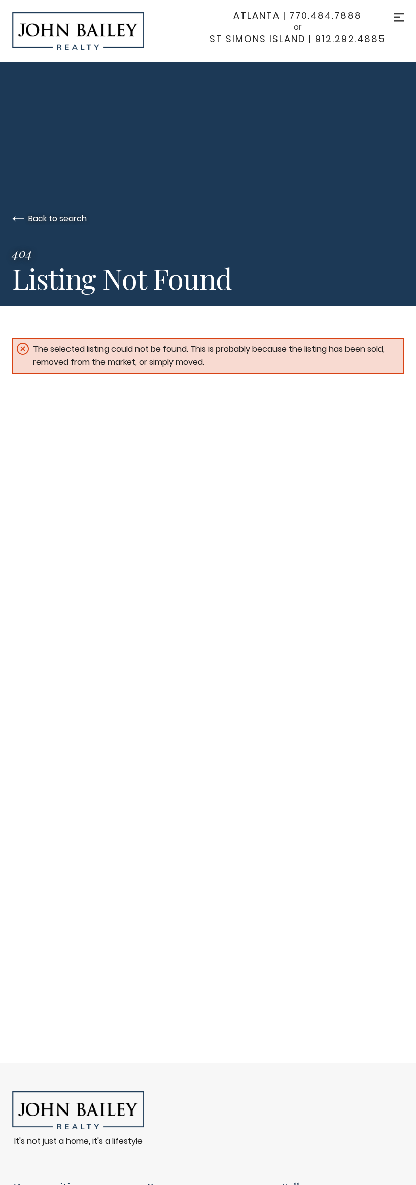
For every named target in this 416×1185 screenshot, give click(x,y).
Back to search (57, 219)
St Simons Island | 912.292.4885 (298, 39)
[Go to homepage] (88, 31)
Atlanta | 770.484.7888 (297, 15)
